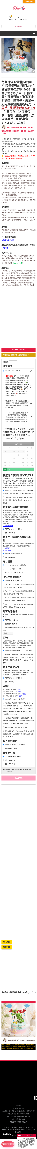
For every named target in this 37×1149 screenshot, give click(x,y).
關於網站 (18, 1105)
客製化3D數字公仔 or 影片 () (16, 727)
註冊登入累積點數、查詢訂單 (19, 1122)
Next (34, 992)
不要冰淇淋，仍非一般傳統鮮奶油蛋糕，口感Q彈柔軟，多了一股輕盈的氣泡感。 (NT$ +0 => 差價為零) (18, 500)
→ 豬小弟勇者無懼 (7, 240)
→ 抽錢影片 (6, 548)
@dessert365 (17, 263)
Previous (29, 992)
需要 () (9, 533)
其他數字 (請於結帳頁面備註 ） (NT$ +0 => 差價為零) (18, 629)
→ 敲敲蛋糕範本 (8, 526)
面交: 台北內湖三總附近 (12, 370)
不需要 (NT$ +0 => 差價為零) (13, 529)
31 (5, 469)
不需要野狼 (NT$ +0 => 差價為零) (14, 744)
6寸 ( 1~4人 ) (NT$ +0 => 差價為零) (15, 565)
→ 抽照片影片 (7, 550)
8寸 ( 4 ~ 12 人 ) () (12, 569)
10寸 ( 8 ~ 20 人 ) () (13, 573)
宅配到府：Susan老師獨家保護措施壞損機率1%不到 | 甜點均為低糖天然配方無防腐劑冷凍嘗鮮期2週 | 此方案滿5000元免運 (17, 404)
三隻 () (9, 764)
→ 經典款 (4, 248)
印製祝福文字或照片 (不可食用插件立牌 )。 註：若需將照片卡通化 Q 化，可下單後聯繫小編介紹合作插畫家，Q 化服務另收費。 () (18, 720)
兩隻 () (9, 760)
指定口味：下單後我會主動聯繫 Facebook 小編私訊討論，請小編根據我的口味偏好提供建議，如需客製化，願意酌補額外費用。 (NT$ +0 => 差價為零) (18, 659)
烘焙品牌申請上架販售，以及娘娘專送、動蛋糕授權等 (18, 1111)
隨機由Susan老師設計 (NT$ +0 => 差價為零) (18, 650)
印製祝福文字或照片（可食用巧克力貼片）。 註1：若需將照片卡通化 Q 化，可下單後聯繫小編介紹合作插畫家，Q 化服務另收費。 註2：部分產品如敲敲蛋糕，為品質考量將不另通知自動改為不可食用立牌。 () (18, 708)
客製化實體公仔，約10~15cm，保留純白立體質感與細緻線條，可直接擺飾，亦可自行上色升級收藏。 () (18, 733)
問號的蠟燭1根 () (11, 624)
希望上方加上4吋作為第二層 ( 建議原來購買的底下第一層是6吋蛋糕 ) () (18, 586)
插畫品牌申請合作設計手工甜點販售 (18, 1114)
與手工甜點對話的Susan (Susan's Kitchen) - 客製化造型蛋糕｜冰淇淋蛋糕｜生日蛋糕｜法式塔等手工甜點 (18, 130)
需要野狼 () (10, 748)
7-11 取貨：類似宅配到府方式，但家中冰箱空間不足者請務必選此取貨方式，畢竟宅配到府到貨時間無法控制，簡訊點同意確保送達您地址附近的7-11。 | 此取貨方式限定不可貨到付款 (17, 417)
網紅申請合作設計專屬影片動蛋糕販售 (18, 1116)
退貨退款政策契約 (18, 1108)
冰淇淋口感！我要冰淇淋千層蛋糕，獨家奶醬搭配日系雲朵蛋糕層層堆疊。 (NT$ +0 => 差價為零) (18, 492)
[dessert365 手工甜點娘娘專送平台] (19, 8)
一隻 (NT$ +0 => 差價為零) (12, 756)
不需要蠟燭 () (11, 620)
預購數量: (6, 362)
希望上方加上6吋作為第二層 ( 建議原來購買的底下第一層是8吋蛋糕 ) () (18, 592)
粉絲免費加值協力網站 (18, 1119)
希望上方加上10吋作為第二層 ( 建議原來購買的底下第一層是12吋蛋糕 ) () (18, 605)
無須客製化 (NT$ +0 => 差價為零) (14, 699)
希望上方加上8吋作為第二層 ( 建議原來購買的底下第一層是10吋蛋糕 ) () (18, 599)
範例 (19, 689)
